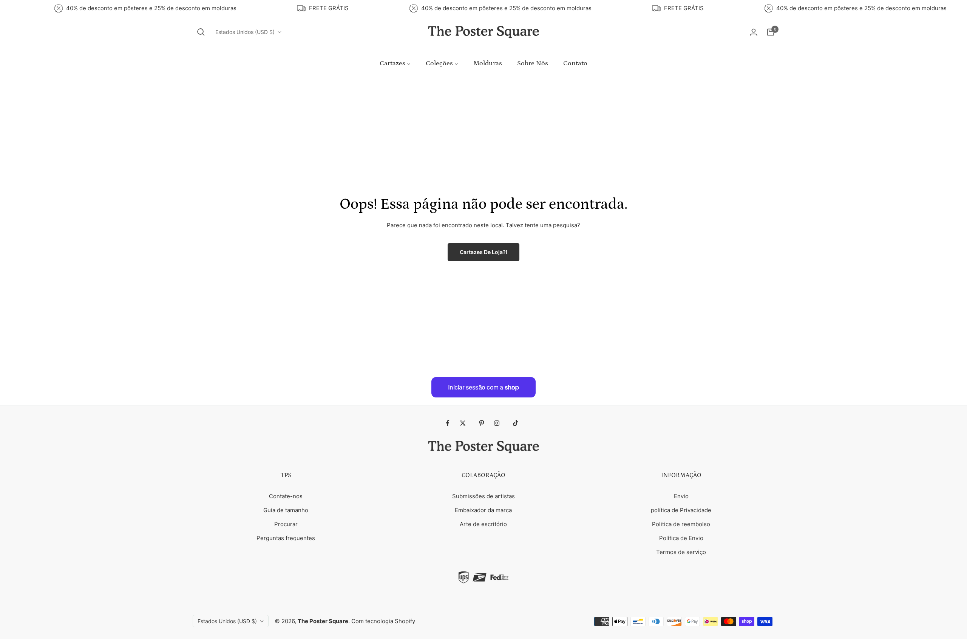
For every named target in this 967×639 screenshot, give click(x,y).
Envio (681, 496)
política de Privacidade (681, 510)
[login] (753, 32)
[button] (201, 32)
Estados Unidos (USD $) (245, 32)
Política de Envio (681, 538)
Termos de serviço (681, 552)
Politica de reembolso (681, 524)
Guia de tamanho (285, 510)
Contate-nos (286, 496)
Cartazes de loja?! (483, 252)
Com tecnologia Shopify (383, 621)
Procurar (286, 524)
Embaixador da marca (483, 510)
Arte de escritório (483, 524)
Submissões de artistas (483, 496)
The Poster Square (323, 621)
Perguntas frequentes (285, 538)
